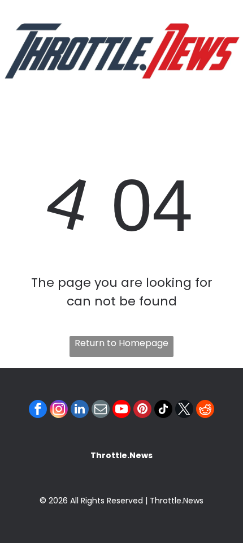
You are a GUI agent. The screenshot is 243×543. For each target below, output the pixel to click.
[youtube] (121, 410)
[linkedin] (80, 410)
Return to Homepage (121, 343)
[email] (101, 410)
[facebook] (38, 410)
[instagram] (59, 410)
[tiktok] (163, 410)
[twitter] (184, 410)
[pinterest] (142, 410)
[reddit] (205, 410)
